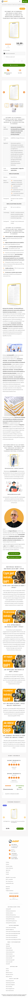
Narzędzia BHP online (9, 883)
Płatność (7, 864)
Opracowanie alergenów (10, 984)
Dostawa (7, 862)
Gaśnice (7, 968)
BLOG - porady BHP (9, 879)
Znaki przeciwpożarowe (10, 952)
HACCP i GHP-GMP (13, 978)
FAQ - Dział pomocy (9, 881)
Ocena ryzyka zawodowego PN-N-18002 (13, 931)
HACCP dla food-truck (10, 990)
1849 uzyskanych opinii (14, 899)
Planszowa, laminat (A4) (10, 53)
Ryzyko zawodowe (14, 925)
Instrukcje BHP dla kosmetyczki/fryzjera (13, 916)
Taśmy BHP (8, 963)
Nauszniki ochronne (9, 974)
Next (24, 817)
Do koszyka (14, 65)
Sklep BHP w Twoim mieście (11, 877)
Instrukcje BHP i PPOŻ (14, 906)
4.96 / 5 (14, 898)
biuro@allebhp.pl (14, 557)
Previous (3, 817)
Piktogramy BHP (9, 948)
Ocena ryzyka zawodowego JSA (11, 937)
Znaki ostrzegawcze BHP (10, 955)
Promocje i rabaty (9, 866)
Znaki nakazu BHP (9, 961)
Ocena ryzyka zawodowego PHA (11, 935)
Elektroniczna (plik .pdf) (10, 56)
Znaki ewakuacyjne (9, 950)
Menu (20, 1)
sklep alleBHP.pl (22, 995)
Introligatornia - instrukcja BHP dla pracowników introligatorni (14, 822)
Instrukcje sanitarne (9, 912)
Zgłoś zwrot (8, 870)
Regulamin (8, 888)
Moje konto (8, 886)
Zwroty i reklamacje (9, 868)
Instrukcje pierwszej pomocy (11, 914)
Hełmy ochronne (9, 976)
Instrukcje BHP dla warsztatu (11, 922)
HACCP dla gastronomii (10, 988)
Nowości (7, 872)
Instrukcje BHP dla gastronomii (11, 920)
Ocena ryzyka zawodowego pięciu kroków (13, 939)
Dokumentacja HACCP (10, 980)
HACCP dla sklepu (9, 986)
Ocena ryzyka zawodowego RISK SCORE (13, 933)
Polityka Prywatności (9, 890)
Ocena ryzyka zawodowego (11, 927)
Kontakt (7, 874)
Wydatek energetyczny (10, 929)
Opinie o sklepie (13, 893)
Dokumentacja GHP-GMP (10, 982)
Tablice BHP (8, 946)
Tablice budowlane (9, 953)
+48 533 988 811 (14, 553)
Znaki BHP (8, 944)
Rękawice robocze (9, 972)
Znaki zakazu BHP (9, 957)
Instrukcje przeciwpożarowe (11, 910)
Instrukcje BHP (8, 908)
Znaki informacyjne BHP (10, 959)
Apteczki (7, 970)
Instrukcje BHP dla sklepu (10, 918)
